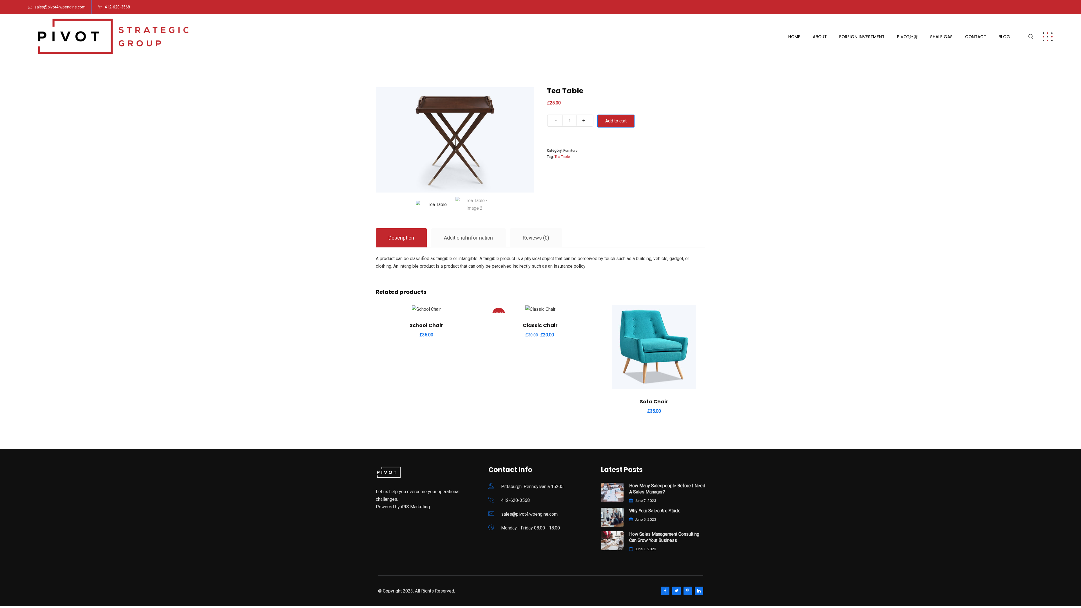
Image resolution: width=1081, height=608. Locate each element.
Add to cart (616, 121)
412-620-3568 (117, 7)
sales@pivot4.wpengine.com (60, 7)
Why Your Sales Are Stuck (654, 510)
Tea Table (562, 157)
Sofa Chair (654, 401)
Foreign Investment (862, 37)
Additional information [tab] (468, 238)
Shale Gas (941, 37)
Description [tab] (401, 238)
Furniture (570, 150)
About (820, 37)
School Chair (426, 325)
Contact (975, 37)
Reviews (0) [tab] (536, 238)
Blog (1004, 37)
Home (794, 37)
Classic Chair (540, 325)
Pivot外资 (907, 37)
